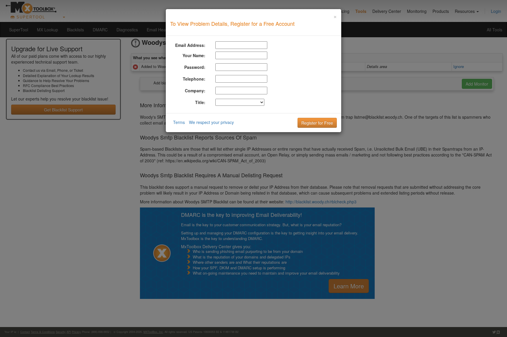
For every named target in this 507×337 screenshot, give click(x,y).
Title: (200, 102)
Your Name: (193, 55)
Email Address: (190, 45)
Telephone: (194, 79)
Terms (179, 122)
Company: (195, 90)
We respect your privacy (211, 122)
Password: (194, 67)
